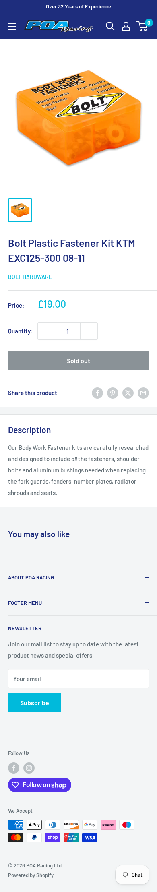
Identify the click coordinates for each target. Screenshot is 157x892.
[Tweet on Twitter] (128, 393)
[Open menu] (12, 26)
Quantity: (20, 331)
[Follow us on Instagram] (29, 768)
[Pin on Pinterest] (112, 393)
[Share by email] (143, 393)
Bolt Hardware (30, 276)
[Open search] (110, 26)
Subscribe (34, 702)
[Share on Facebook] (97, 393)
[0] (142, 26)
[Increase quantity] (89, 331)
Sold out (78, 360)
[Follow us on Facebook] (13, 768)
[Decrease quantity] (46, 331)
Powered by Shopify (31, 875)
